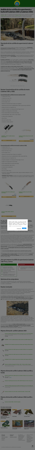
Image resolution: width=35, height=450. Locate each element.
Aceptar (24, 228)
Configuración (19, 228)
